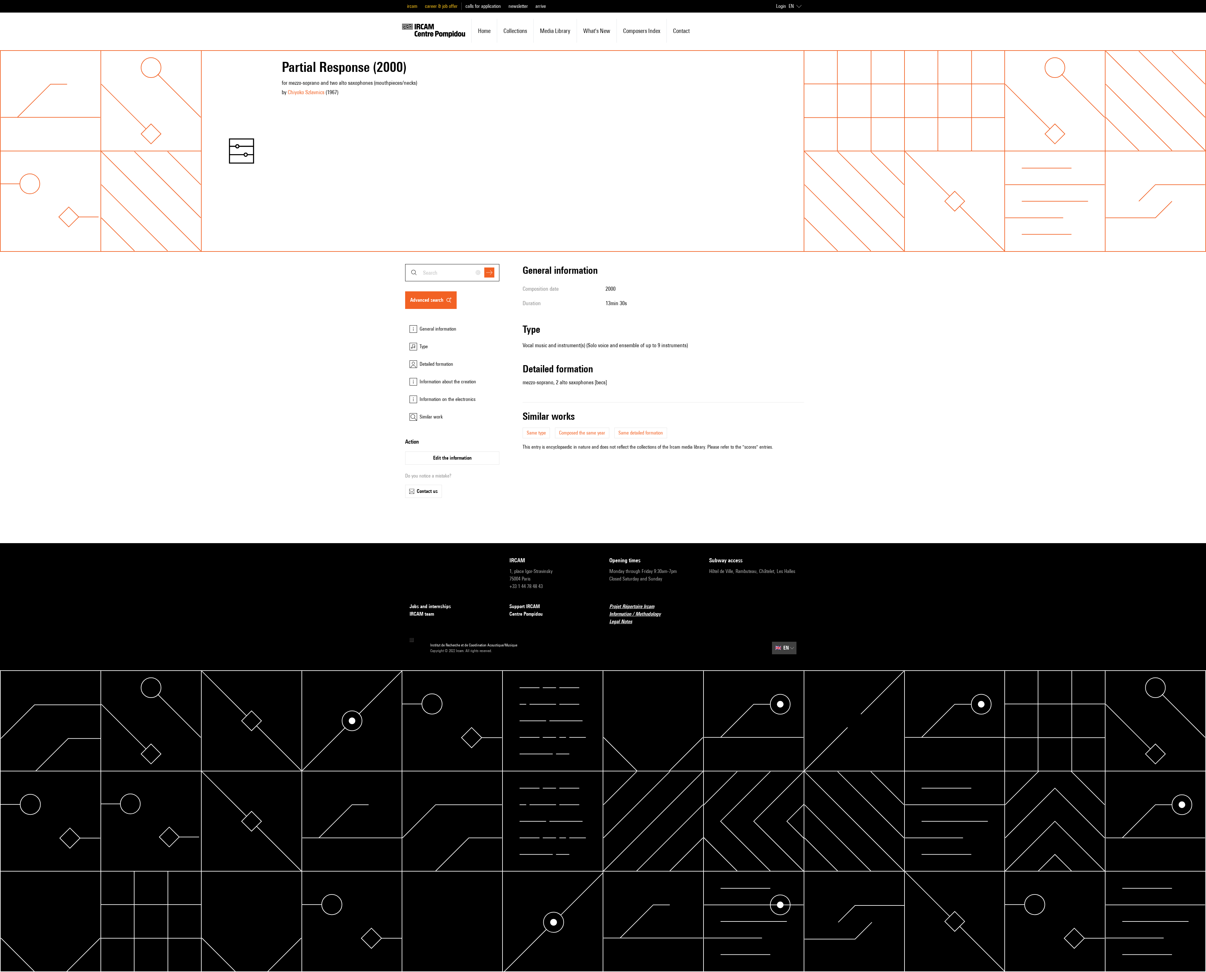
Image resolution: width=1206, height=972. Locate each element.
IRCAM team (422, 614)
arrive (540, 6)
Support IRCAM (524, 606)
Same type (536, 433)
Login (781, 6)
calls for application (483, 6)
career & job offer (441, 6)
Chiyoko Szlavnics (306, 92)
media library (555, 30)
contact (681, 30)
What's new (596, 30)
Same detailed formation (640, 433)
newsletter (518, 6)
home (484, 30)
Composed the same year (582, 433)
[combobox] (452, 272)
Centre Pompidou (526, 614)
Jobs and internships (430, 606)
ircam (412, 6)
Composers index (641, 30)
